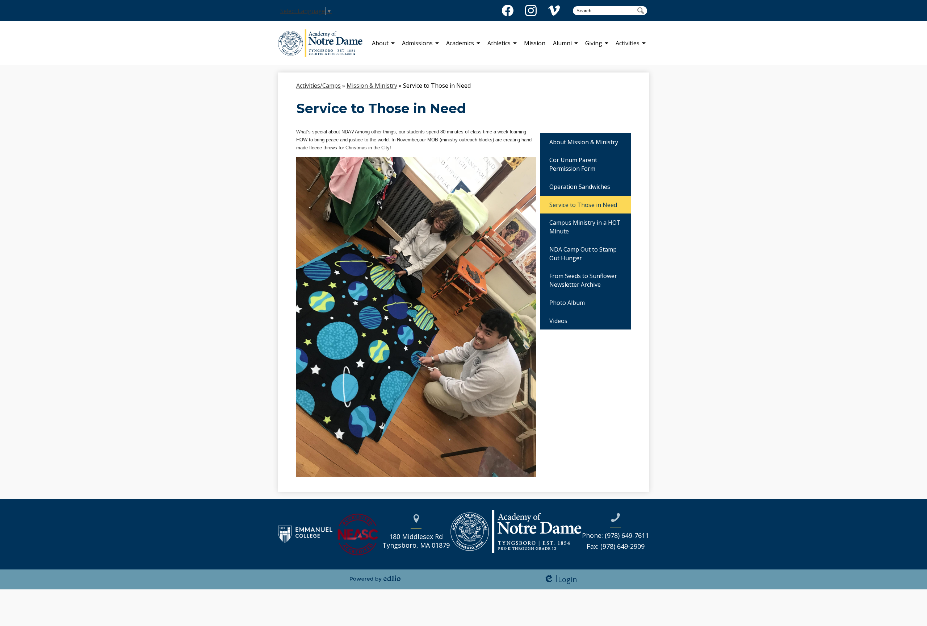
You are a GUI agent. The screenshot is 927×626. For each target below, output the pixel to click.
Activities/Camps (318, 86)
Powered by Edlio (375, 578)
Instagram (531, 10)
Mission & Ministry (372, 86)
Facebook (507, 10)
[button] (380, 43)
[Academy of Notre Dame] (323, 43)
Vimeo (554, 10)
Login (560, 579)
